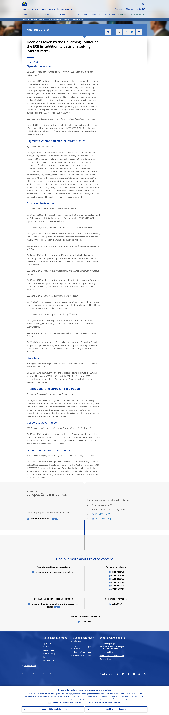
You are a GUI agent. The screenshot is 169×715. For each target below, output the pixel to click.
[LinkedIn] (122, 674)
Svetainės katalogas (30, 666)
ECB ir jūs (129, 9)
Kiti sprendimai (77, 19)
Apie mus (118, 9)
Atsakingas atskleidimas (81, 655)
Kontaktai (47, 657)
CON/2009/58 (117, 586)
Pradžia (24, 19)
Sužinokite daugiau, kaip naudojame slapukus (103, 703)
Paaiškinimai (48, 650)
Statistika (77, 14)
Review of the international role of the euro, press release (54, 605)
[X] (117, 674)
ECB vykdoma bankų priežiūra (131, 14)
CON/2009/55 (117, 579)
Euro (86, 14)
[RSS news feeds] (144, 674)
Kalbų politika (105, 659)
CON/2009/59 (117, 589)
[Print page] (108, 32)
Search (136, 4)
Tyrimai (94, 14)
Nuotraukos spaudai (51, 654)
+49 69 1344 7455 (102, 514)
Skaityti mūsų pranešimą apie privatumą (66, 703)
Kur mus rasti (48, 661)
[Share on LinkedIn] (132, 32)
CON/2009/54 (117, 576)
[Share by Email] (139, 32)
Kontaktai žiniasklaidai (40, 519)
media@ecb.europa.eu (105, 519)
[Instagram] (128, 674)
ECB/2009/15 (86, 622)
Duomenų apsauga (107, 643)
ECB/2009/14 (117, 604)
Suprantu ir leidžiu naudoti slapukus (53, 709)
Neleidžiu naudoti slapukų (116, 709)
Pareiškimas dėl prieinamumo (112, 656)
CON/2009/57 (117, 583)
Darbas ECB (141, 9)
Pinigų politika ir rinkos (32, 14)
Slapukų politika (106, 652)
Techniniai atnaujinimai (81, 652)
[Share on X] (119, 32)
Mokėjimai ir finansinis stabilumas (57, 14)
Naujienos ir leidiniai (108, 14)
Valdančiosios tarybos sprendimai (58, 19)
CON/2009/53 (117, 572)
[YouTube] (133, 674)
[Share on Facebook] (126, 32)
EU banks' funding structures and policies (54, 572)
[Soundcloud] (139, 674)
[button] (140, 4)
